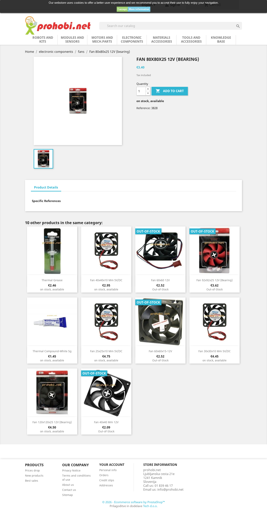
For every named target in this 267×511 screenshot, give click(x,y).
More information (139, 9)
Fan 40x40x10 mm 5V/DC (106, 280)
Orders (103, 475)
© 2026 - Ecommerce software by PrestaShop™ (133, 502)
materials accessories (161, 39)
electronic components (132, 39)
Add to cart (170, 91)
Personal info (107, 470)
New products (34, 475)
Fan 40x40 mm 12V (106, 422)
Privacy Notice (71, 470)
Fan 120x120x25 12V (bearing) (52, 422)
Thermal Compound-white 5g (52, 351)
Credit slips (106, 480)
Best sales (31, 480)
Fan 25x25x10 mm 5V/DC (106, 351)
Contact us (69, 490)
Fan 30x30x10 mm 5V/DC (214, 351)
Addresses (106, 485)
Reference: (143, 108)
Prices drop (32, 470)
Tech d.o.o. (150, 506)
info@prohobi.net (170, 489)
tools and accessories (191, 39)
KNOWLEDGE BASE (221, 39)
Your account (111, 465)
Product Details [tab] (46, 187)
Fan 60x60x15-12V (160, 351)
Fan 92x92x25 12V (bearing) (214, 280)
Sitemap (67, 495)
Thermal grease (52, 280)
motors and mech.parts (102, 39)
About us (68, 485)
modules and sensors (72, 39)
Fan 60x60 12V (160, 280)
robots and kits (42, 39)
